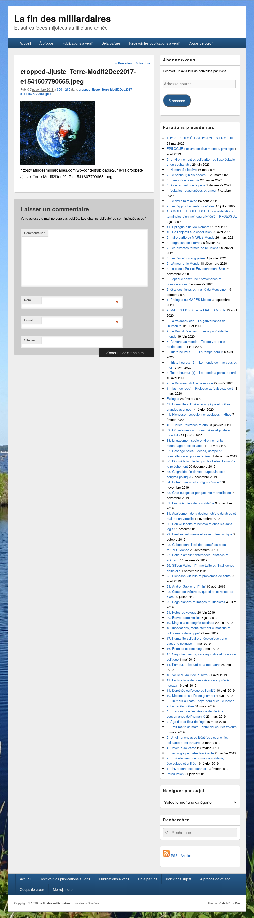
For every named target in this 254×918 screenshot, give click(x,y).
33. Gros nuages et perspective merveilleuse (199, 492)
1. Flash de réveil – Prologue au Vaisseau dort (200, 388)
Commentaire (34, 232)
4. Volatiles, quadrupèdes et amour (192, 190)
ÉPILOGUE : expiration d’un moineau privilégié (200, 148)
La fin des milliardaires (62, 18)
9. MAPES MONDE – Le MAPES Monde (196, 310)
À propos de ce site (215, 878)
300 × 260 (63, 89)
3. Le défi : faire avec (182, 200)
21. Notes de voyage (181, 612)
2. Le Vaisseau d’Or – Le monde (190, 383)
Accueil (25, 43)
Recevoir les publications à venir (154, 43)
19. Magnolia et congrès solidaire (190, 622)
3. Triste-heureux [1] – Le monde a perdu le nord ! (202, 372)
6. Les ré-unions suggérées (186, 258)
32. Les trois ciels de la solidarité (190, 503)
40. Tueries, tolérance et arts (187, 424)
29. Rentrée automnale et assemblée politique (199, 534)
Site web (30, 340)
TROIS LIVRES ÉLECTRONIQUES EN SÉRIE (200, 138)
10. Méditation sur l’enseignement (191, 695)
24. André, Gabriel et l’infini (186, 586)
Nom (27, 300)
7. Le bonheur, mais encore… (188, 174)
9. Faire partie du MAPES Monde (190, 237)
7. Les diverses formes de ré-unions (192, 247)
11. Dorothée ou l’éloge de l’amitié (191, 690)
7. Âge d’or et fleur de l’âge (186, 721)
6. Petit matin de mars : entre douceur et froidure (202, 726)
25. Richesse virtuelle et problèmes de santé (199, 576)
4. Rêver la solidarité (181, 747)
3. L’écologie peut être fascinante (190, 753)
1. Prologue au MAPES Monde (189, 299)
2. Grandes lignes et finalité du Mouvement (197, 289)
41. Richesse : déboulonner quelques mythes (199, 414)
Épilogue (173, 398)
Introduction (175, 773)
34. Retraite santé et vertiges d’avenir (194, 482)
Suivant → (143, 63)
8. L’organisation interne (183, 242)
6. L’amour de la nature (183, 180)
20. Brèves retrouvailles (184, 617)
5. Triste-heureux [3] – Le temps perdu (194, 351)
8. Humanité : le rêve (182, 169)
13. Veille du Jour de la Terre (187, 674)
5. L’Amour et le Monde (183, 263)
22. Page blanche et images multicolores (196, 601)
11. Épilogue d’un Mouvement (188, 226)
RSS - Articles (180, 855)
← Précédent (123, 63)
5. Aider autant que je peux (186, 185)
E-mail (28, 320)
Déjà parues (111, 43)
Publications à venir (77, 43)
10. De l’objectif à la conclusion (189, 232)
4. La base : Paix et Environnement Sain (196, 268)
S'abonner (177, 100)
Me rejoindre (63, 889)
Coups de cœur (201, 43)
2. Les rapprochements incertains (191, 206)
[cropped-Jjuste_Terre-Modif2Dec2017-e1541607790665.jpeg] (57, 163)
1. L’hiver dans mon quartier (186, 768)
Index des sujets (178, 878)
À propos (46, 43)
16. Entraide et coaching (184, 648)
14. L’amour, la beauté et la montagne (193, 664)
